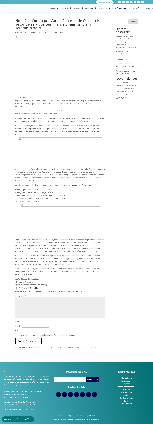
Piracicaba (119, 89)
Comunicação (145, 8)
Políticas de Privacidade (88, 419)
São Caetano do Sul (122, 95)
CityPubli (91, 416)
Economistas (88, 8)
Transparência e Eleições (128, 8)
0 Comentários (57, 32)
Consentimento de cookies (65, 419)
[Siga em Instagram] (123, 2)
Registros (65, 8)
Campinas (124, 83)
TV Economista (126, 398)
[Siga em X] (142, 2)
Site (16, 330)
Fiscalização (76, 8)
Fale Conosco (126, 404)
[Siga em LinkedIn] (138, 2)
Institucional (53, 8)
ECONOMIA (119, 86)
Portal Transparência (126, 387)
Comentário (20, 296)
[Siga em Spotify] (135, 2)
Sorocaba (131, 92)
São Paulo (121, 97)
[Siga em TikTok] (127, 2)
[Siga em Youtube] (131, 2)
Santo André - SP (121, 92)
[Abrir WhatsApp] (147, 418)
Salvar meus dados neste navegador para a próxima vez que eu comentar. (47, 335)
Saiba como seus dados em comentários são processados (73, 347)
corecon (132, 83)
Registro (126, 384)
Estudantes (101, 8)
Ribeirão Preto (129, 89)
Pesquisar (132, 21)
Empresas (112, 8)
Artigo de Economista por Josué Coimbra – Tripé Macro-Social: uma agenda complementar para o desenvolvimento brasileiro (126, 41)
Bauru (118, 83)
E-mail (18, 326)
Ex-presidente (130, 85)
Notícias (46, 32)
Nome (18, 321)
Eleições (126, 389)
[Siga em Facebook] (119, 2)
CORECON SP (23, 32)
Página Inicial (126, 378)
